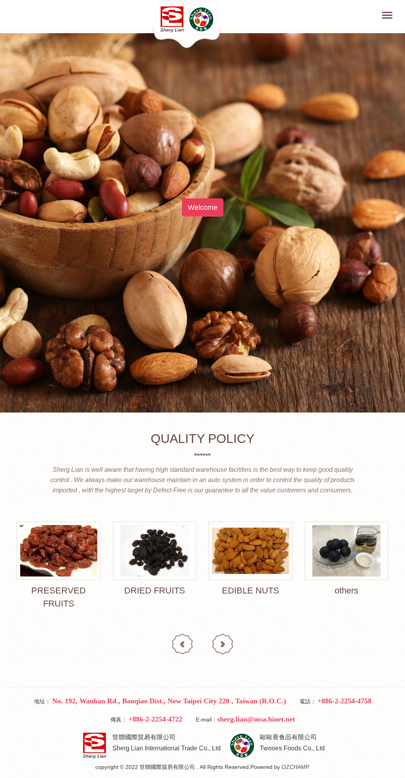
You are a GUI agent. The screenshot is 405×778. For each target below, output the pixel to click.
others (346, 590)
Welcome (203, 207)
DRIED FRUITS (154, 590)
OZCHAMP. (296, 767)
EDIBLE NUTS (250, 590)
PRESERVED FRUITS (58, 597)
